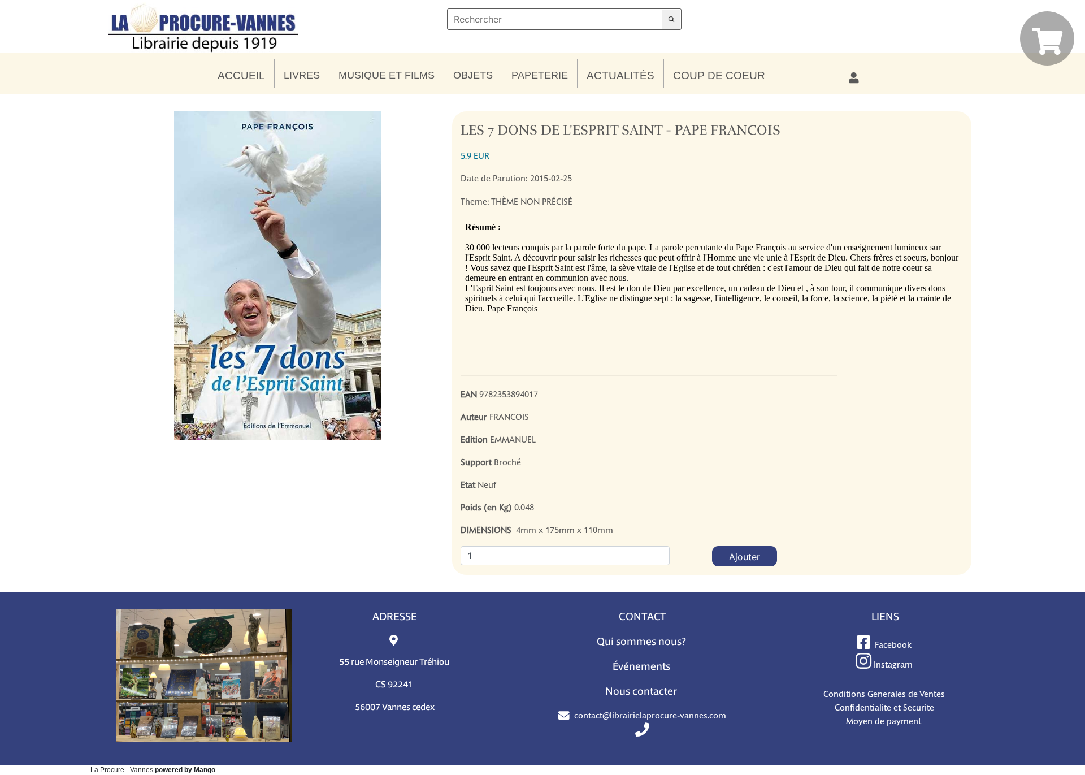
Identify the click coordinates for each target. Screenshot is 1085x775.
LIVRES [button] (302, 75)
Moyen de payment (884, 721)
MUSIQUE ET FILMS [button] (386, 75)
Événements (641, 667)
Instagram (893, 664)
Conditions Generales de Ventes (884, 694)
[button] (241, 76)
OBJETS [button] (473, 75)
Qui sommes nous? (641, 642)
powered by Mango (185, 770)
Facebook (893, 644)
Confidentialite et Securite (884, 707)
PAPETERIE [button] (539, 75)
